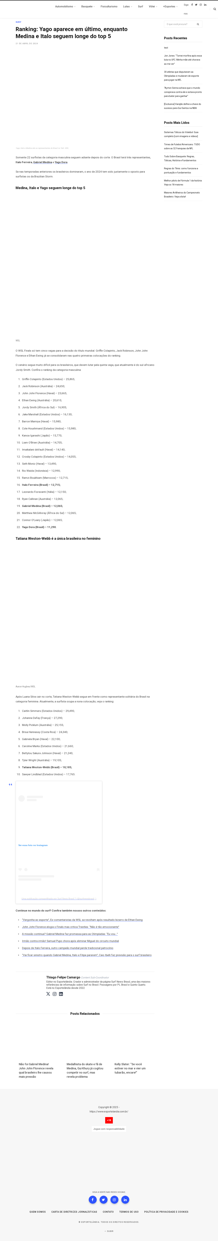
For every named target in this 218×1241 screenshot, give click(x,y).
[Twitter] (104, 1200)
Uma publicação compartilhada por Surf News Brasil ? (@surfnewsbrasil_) (59, 898)
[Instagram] (114, 1200)
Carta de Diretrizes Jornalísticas (74, 1212)
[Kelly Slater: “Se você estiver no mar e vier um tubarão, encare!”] (132, 1043)
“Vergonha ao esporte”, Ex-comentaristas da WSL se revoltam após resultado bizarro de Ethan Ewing (82, 919)
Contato (108, 1212)
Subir (109, 1231)
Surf (18, 22)
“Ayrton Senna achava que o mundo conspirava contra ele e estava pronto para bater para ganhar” (183, 92)
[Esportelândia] (32, 9)
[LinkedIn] (125, 1200)
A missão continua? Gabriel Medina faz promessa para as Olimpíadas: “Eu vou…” (70, 934)
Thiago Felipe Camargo (63, 977)
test (166, 47)
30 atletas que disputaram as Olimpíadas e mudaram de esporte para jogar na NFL (181, 76)
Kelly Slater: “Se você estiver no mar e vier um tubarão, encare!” (130, 1068)
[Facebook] (93, 1200)
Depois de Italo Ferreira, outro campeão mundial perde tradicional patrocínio (67, 948)
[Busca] (213, 9)
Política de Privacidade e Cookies (166, 1212)
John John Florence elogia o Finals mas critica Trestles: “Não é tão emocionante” (70, 926)
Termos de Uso (129, 1212)
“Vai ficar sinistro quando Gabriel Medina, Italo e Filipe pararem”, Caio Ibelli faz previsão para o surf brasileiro (87, 955)
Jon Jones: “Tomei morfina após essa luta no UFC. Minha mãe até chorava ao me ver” (183, 59)
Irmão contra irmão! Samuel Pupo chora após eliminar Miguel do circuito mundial (70, 941)
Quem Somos (38, 1212)
